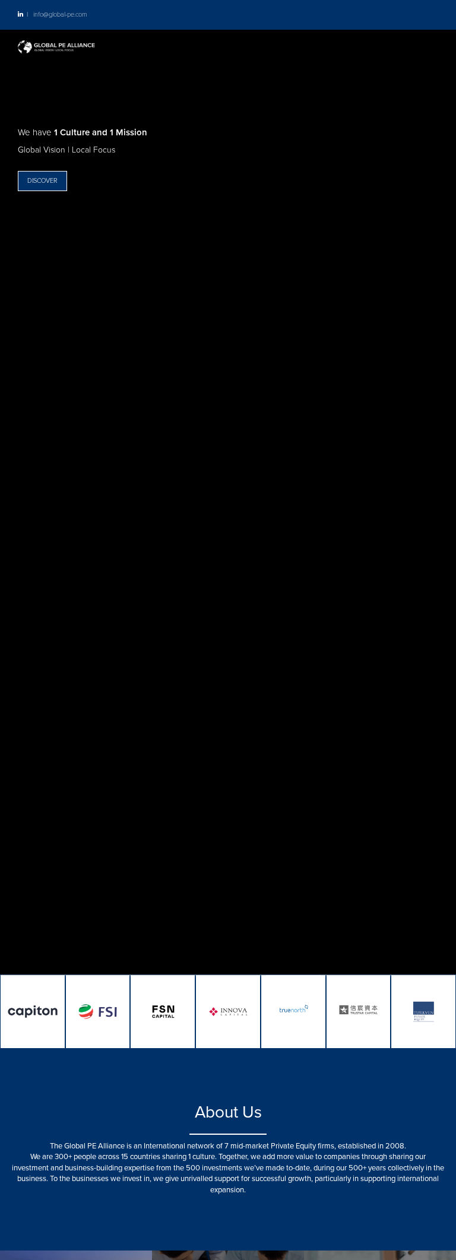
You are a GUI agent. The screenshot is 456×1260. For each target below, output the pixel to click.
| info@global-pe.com (55, 14)
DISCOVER (42, 181)
